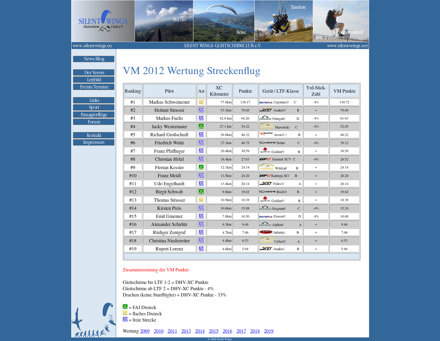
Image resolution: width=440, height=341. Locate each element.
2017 (241, 331)
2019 (269, 331)
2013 (186, 331)
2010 (158, 331)
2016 (227, 331)
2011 (172, 331)
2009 (145, 331)
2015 (214, 331)
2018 (255, 331)
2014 (200, 331)
